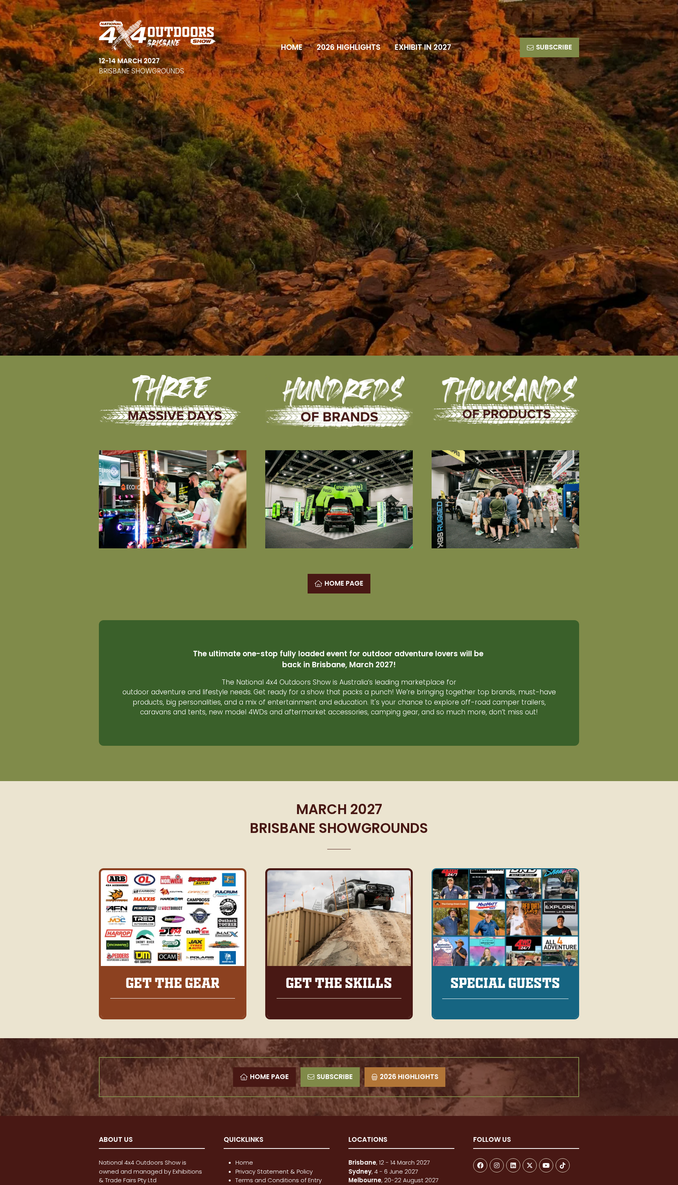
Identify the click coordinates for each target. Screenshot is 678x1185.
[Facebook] (480, 1165)
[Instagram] (497, 1165)
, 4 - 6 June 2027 (383, 1171)
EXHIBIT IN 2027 (423, 47)
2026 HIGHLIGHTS (349, 47)
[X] (530, 1165)
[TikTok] (563, 1165)
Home (244, 1162)
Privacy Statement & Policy (274, 1171)
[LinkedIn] (513, 1165)
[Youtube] (546, 1165)
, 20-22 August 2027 (393, 1180)
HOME (292, 47)
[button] (549, 47)
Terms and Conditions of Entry (278, 1180)
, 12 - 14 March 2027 (390, 1162)
